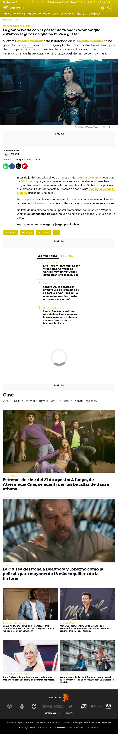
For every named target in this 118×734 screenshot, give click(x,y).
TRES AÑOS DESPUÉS (54, 283)
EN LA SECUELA (51, 308)
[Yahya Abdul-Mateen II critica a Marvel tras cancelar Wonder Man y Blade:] (30, 604)
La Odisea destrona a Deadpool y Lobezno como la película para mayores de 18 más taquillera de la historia (53, 574)
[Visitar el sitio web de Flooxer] (68, 713)
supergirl (27, 232)
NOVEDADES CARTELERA (16, 476)
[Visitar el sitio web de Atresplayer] (53, 713)
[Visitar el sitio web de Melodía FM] (108, 706)
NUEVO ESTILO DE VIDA (15, 674)
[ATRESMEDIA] (59, 697)
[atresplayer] (102, 8)
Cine (55, 14)
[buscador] (109, 8)
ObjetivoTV (7, 20)
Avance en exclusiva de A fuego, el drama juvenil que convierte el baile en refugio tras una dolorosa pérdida (87, 680)
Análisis (81, 14)
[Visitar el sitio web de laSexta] (22, 706)
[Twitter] (6, 155)
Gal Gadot (11, 232)
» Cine (16, 20)
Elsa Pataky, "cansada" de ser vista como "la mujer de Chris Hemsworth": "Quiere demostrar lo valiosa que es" (61, 270)
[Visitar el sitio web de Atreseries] (71, 706)
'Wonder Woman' (29, 41)
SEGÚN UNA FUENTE (53, 262)
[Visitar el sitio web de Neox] (34, 706)
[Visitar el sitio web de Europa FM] (96, 706)
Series (7, 14)
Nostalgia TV (67, 14)
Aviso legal (23, 727)
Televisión (19, 14)
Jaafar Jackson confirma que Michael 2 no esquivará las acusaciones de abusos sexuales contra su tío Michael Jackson (60, 317)
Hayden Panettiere (32, 2)
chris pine (43, 232)
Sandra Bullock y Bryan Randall (55, 2)
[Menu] (114, 8)
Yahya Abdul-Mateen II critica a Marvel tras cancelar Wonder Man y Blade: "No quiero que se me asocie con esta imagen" (28, 628)
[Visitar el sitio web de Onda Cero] (84, 706)
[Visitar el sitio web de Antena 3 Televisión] (9, 706)
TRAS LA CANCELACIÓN (15, 623)
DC (56, 232)
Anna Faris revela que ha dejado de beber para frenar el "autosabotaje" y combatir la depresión (29, 678)
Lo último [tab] (67, 256)
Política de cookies (58, 727)
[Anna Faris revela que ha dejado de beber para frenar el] (30, 656)
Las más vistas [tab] (47, 256)
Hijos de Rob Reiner (78, 2)
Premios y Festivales (39, 14)
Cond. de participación (76, 727)
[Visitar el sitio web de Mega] (59, 706)
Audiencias (94, 14)
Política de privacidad (39, 727)
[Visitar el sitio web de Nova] (47, 706)
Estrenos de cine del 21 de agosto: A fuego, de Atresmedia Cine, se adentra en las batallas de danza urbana (56, 485)
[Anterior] (22, 2)
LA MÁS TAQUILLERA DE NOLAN (19, 565)
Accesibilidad (93, 727)
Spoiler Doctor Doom (96, 2)
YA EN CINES (66, 674)
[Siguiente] (113, 2)
